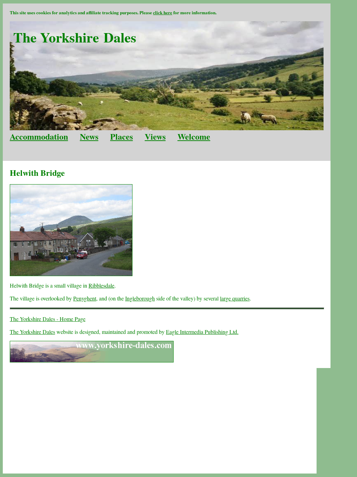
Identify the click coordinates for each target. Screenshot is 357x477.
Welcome (193, 136)
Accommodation (39, 136)
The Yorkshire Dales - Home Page (47, 318)
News (89, 136)
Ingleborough (140, 298)
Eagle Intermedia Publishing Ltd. (202, 331)
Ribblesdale (101, 285)
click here (162, 12)
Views (155, 136)
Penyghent (84, 298)
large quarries (235, 298)
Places (121, 136)
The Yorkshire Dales (32, 331)
